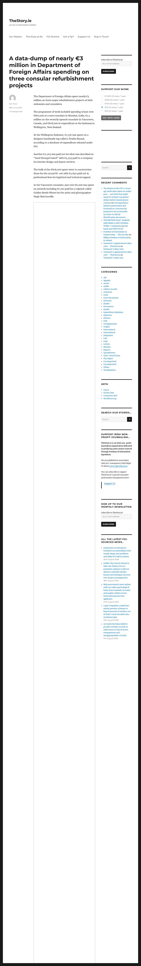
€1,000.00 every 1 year (115, 96)
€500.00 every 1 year (114, 100)
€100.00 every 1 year (114, 103)
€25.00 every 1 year (114, 111)
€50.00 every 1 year (114, 107)
